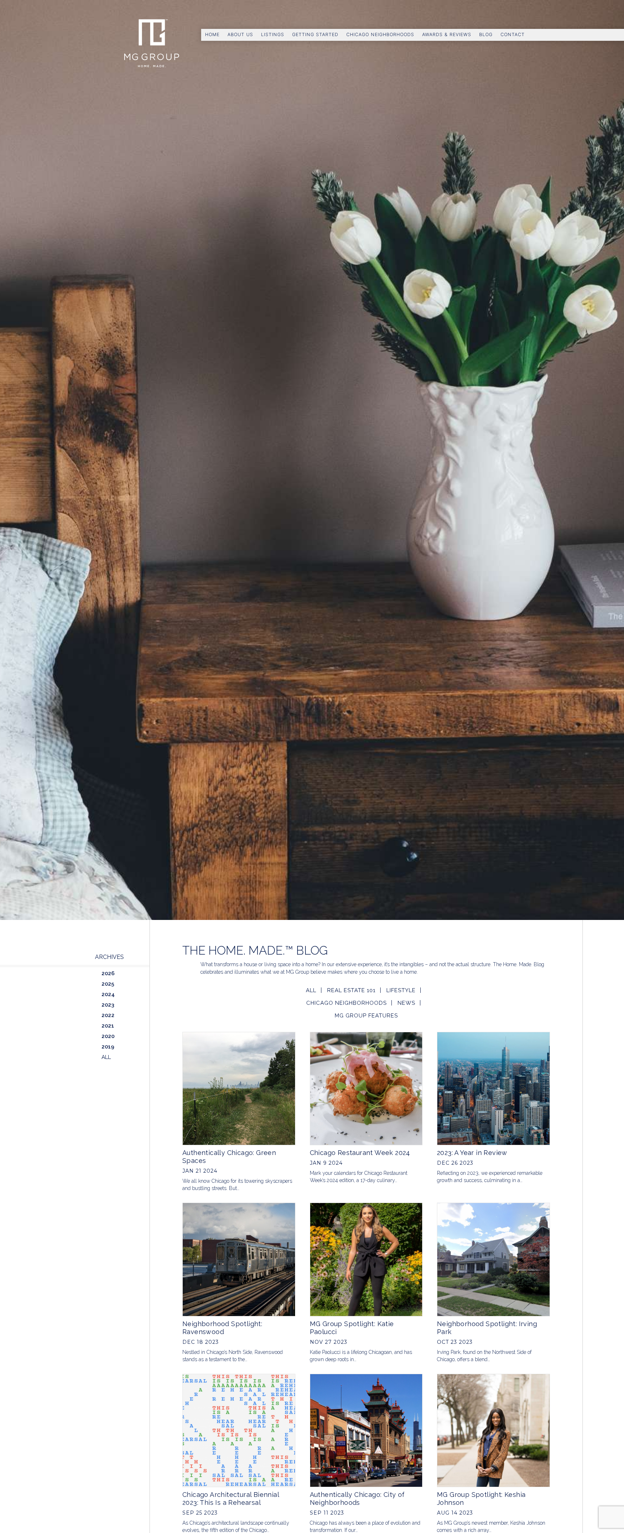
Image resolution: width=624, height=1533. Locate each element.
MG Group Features (366, 1015)
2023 (107, 1005)
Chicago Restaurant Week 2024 (360, 1152)
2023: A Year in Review (472, 1152)
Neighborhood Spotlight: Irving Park (487, 1328)
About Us (240, 34)
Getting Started (315, 34)
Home (212, 34)
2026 (107, 973)
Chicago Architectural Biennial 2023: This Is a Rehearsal (230, 1498)
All (311, 990)
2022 (107, 1015)
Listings (272, 34)
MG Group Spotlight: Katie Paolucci (352, 1328)
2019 (107, 1046)
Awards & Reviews (446, 34)
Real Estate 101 (351, 990)
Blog (486, 34)
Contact (512, 34)
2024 (108, 994)
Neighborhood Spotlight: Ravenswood (222, 1328)
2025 (107, 984)
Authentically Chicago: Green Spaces (229, 1156)
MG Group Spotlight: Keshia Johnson (481, 1498)
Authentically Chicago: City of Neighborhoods (357, 1498)
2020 (107, 1036)
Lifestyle (401, 990)
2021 (107, 1025)
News (406, 1003)
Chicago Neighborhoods (380, 34)
